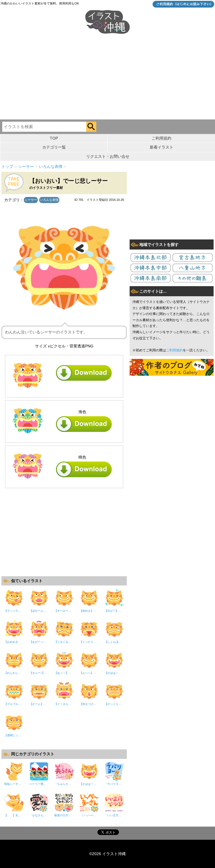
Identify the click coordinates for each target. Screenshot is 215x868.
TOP (54, 138)
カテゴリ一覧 (54, 147)
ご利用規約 (161, 138)
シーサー (31, 199)
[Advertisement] (107, 77)
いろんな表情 (49, 199)
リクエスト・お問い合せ (107, 156)
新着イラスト (161, 147)
